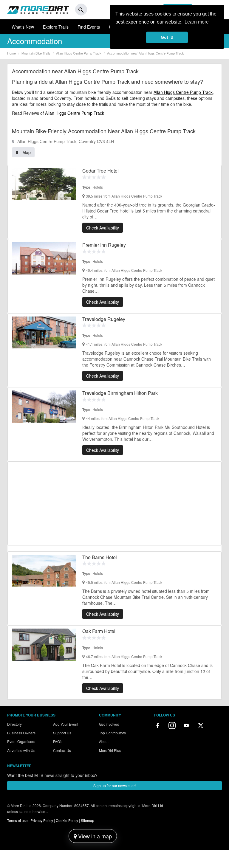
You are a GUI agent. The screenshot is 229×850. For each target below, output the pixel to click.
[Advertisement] (114, 503)
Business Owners (21, 732)
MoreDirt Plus (110, 750)
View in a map (94, 836)
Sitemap (87, 820)
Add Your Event (65, 724)
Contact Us (62, 750)
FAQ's (57, 741)
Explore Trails (56, 27)
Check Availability (102, 228)
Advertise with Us (21, 750)
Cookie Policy (67, 820)
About (104, 741)
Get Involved (109, 724)
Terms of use (17, 820)
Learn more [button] (197, 21)
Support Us (62, 732)
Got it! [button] (167, 37)
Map (26, 152)
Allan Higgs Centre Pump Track (183, 92)
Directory (14, 724)
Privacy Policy (41, 820)
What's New (23, 27)
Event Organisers (21, 741)
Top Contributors (112, 732)
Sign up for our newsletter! (114, 785)
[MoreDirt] (38, 9)
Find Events (89, 27)
